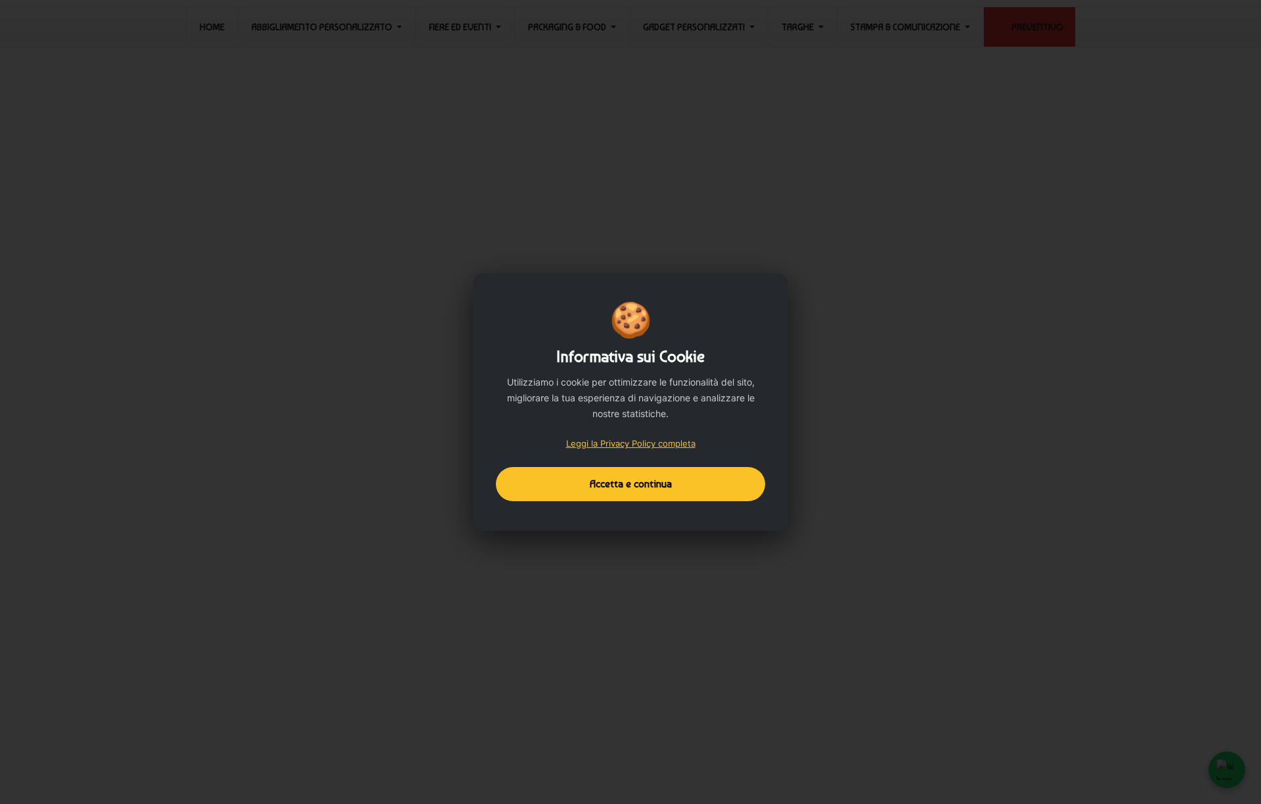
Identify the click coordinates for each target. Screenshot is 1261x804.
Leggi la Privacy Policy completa (631, 443)
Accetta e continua (631, 484)
